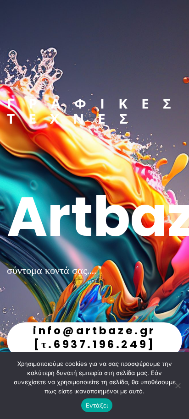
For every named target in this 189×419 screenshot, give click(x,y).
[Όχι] (177, 385)
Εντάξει (97, 405)
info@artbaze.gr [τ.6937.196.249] (94, 337)
